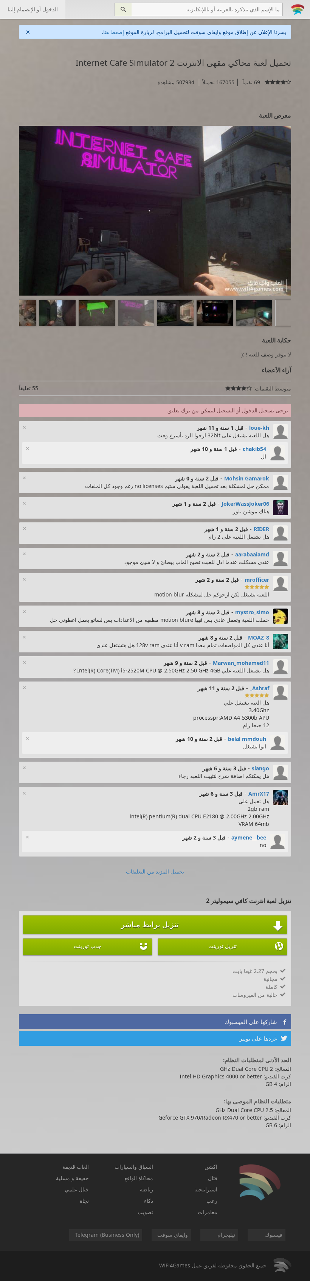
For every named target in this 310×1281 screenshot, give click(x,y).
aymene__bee (248, 837)
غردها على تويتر (263, 1038)
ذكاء (148, 1200)
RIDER (261, 529)
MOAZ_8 (258, 637)
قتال (212, 1178)
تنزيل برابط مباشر (202, 925)
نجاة (84, 1200)
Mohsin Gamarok (246, 478)
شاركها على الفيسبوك (256, 1021)
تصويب (145, 1212)
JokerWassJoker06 (245, 503)
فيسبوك (273, 1234)
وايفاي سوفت (172, 1234)
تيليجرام (226, 1234)
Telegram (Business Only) (107, 1234)
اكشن (211, 1166)
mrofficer (257, 579)
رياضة (146, 1189)
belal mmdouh (247, 738)
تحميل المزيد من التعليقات (155, 871)
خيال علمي (77, 1189)
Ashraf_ (259, 688)
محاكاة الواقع (138, 1178)
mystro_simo (252, 612)
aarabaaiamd (252, 554)
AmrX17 (258, 793)
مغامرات (207, 1212)
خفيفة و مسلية (72, 1178)
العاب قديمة (75, 1166)
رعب (211, 1200)
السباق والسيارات (134, 1166)
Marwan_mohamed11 (241, 662)
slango (260, 768)
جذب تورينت (111, 946)
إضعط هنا (113, 32)
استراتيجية (205, 1189)
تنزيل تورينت (245, 946)
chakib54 (254, 448)
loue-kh (259, 427)
